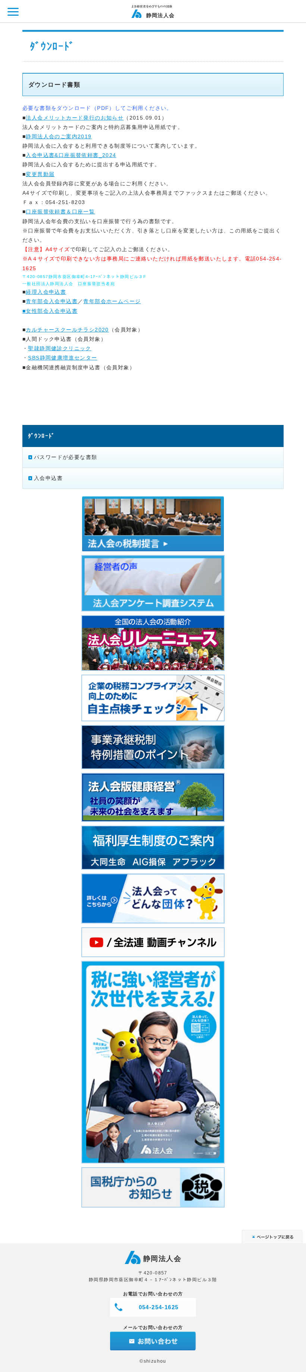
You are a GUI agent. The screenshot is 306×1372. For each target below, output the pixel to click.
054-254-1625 (159, 1307)
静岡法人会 (160, 15)
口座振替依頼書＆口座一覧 (60, 212)
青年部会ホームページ (112, 301)
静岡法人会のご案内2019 (58, 136)
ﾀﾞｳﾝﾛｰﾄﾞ (41, 435)
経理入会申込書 (46, 292)
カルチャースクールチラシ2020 (67, 330)
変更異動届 (40, 174)
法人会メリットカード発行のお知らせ (75, 118)
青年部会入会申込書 (52, 301)
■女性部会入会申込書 (50, 311)
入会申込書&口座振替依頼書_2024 (71, 155)
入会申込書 (48, 478)
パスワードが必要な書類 (65, 457)
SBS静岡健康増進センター (62, 358)
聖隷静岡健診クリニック (59, 348)
